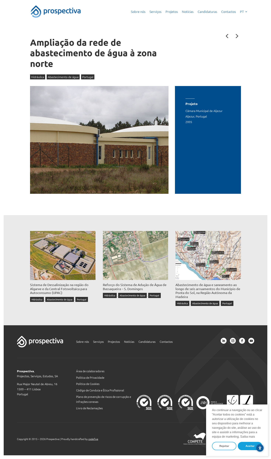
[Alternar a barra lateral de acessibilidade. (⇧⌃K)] (260, 448)
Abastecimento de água (63, 77)
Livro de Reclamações (89, 408)
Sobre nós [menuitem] (138, 11)
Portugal (87, 77)
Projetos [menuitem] (172, 11)
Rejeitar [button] (224, 445)
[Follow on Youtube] (251, 341)
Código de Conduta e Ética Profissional (100, 390)
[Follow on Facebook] (242, 341)
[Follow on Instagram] (233, 341)
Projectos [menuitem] (114, 342)
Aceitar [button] (250, 445)
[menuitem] (244, 12)
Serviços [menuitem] (155, 11)
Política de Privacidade (90, 377)
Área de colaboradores (90, 371)
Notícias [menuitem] (188, 11)
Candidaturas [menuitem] (207, 11)
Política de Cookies (87, 384)
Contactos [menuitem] (228, 11)
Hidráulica (37, 77)
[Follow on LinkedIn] (224, 341)
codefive (93, 439)
